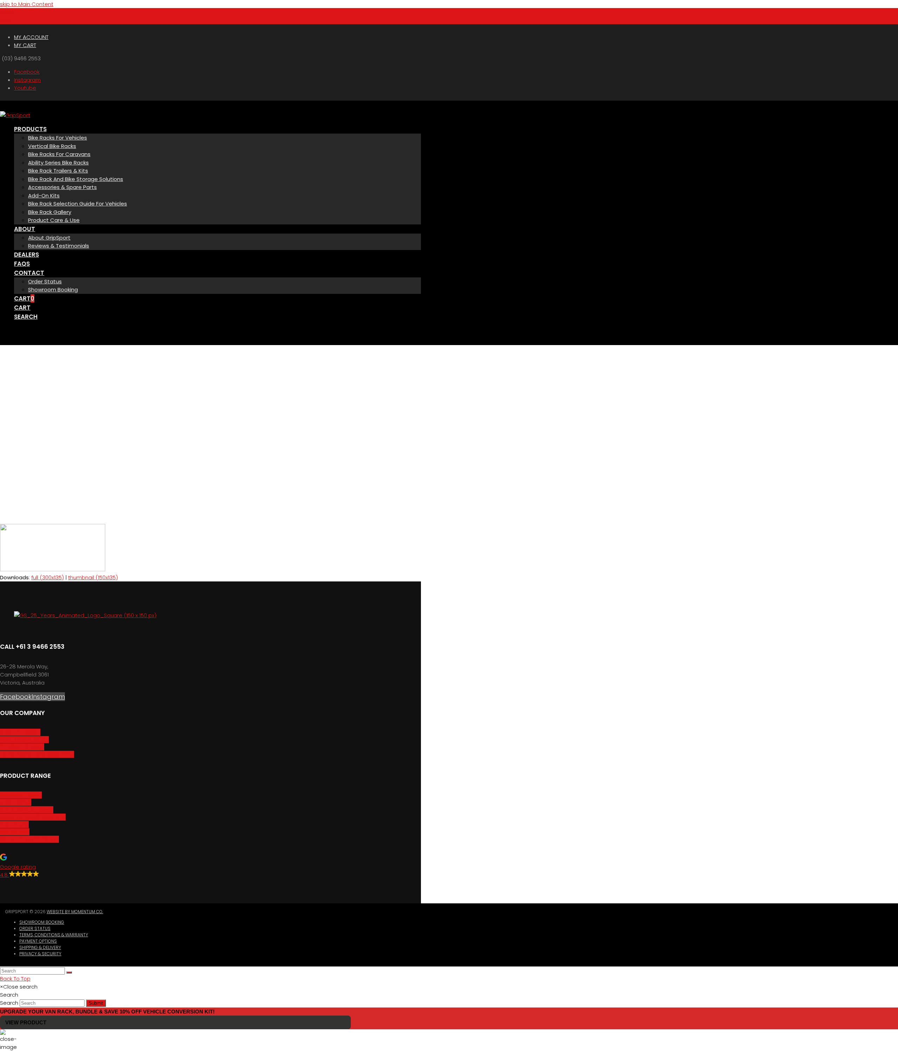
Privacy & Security (40, 954)
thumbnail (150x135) (93, 577)
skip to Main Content (26, 4)
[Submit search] (69, 972)
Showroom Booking (41, 922)
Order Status (35, 928)
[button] (7, 12)
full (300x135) (47, 577)
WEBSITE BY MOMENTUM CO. (75, 912)
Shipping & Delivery (40, 947)
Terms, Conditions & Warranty (53, 935)
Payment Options (38, 941)
